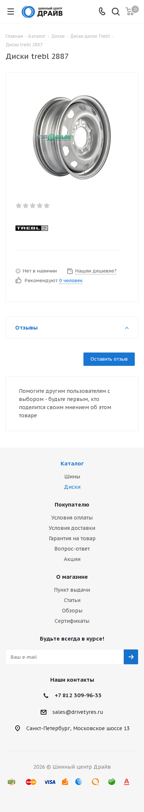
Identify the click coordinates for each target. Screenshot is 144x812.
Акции (72, 559)
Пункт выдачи (72, 590)
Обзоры (72, 610)
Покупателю (72, 504)
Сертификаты (72, 621)
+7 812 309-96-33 (78, 695)
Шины (72, 476)
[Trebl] (66, 227)
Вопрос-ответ (72, 548)
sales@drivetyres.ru (77, 712)
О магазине (72, 576)
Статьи (72, 600)
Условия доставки (72, 528)
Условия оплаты (72, 517)
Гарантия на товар (72, 538)
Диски (72, 487)
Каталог (72, 463)
